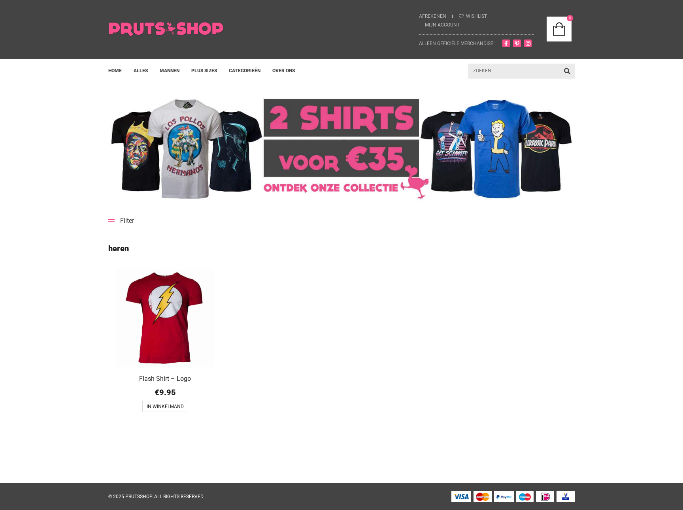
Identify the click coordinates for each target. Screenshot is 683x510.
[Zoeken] (567, 71)
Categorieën (244, 70)
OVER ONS (283, 70)
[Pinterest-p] (517, 43)
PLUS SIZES (204, 70)
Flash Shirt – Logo (165, 378)
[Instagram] (528, 43)
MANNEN (169, 70)
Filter (127, 220)
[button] (341, 220)
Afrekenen (432, 16)
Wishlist (476, 16)
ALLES (141, 70)
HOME (115, 70)
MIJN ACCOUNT (442, 25)
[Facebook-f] (506, 43)
